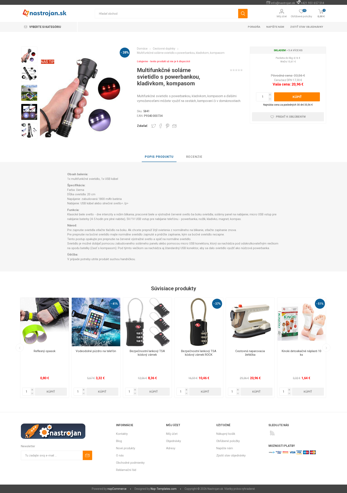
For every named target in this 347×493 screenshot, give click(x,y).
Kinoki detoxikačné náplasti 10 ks (267, 353)
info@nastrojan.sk (283, 3)
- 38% (125, 52)
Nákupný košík (225, 434)
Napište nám (224, 448)
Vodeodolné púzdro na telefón (61, 351)
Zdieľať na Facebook (160, 126)
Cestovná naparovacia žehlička (216, 353)
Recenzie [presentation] (194, 157)
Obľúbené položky (228, 441)
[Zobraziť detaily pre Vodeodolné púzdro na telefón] (61, 322)
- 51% (285, 303)
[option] (29, 55)
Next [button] (326, 348)
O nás (120, 455)
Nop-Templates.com (164, 488)
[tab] (159, 157)
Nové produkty (125, 448)
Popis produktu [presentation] (159, 157)
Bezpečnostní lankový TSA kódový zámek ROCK (164, 353)
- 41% (80, 303)
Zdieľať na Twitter (153, 126)
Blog (119, 441)
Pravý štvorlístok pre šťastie (318, 351)
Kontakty (122, 434)
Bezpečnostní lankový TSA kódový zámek (113, 353)
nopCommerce (117, 488)
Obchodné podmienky (130, 462)
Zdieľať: (142, 126)
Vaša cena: (282, 84)
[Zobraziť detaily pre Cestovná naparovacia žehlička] (216, 322)
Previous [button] (20, 348)
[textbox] (166, 13)
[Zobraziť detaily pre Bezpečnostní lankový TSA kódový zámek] (113, 322)
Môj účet (282, 16)
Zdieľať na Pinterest (167, 126)
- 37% (182, 303)
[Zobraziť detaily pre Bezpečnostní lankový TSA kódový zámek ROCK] (164, 322)
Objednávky (173, 441)
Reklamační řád (126, 470)
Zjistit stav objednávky (231, 455)
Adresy (170, 448)
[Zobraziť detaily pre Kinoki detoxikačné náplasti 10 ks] (267, 322)
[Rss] (272, 433)
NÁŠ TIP (47, 62)
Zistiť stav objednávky (306, 26)
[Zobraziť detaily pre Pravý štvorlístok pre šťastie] (318, 322)
